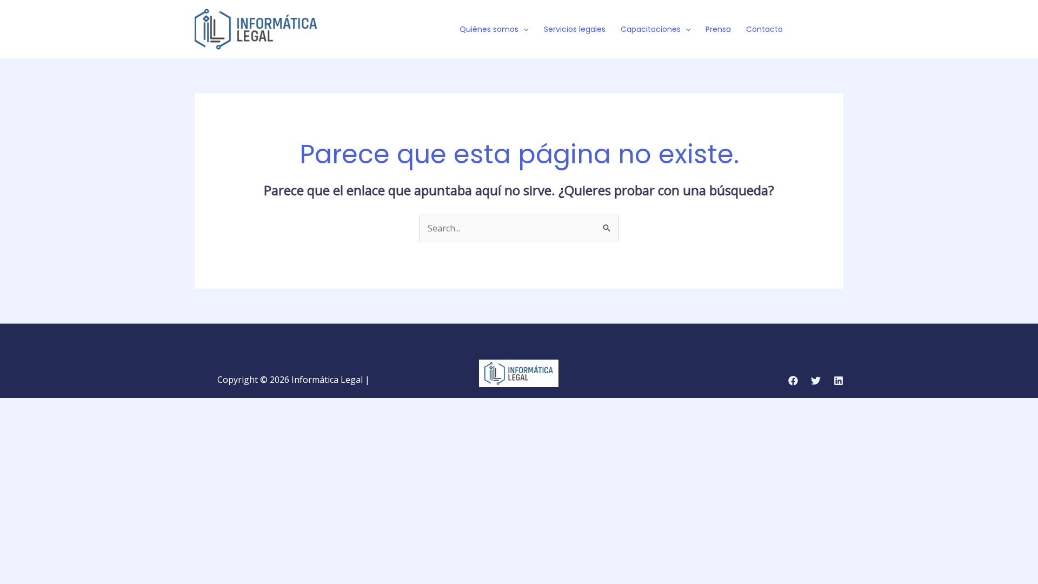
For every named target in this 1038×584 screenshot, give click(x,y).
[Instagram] (838, 30)
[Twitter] (822, 30)
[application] (523, 29)
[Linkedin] (838, 381)
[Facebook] (806, 30)
